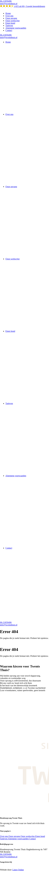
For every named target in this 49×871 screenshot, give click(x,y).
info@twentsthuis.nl (8, 3)
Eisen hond (10, 23)
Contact (8, 30)
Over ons (9, 16)
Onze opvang (11, 18)
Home (8, 13)
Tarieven (9, 25)
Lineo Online (18, 870)
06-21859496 (6, 1)
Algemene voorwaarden (15, 28)
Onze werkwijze (12, 20)
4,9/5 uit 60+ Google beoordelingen (29, 6)
